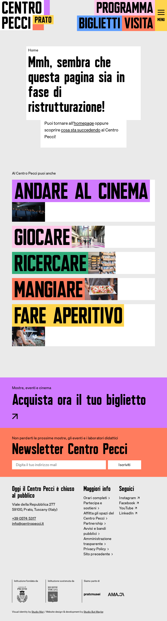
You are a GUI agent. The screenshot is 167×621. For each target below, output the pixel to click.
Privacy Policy (95, 548)
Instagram (127, 497)
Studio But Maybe (93, 611)
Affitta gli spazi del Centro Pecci (99, 516)
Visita (138, 21)
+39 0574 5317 (24, 518)
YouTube (126, 507)
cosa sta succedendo (80, 130)
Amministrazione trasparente (97, 541)
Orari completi (95, 497)
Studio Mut (38, 611)
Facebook (127, 502)
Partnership (93, 523)
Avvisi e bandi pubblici (95, 531)
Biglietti (99, 21)
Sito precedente (97, 553)
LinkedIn (126, 513)
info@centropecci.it (28, 523)
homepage (84, 123)
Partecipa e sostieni (93, 505)
